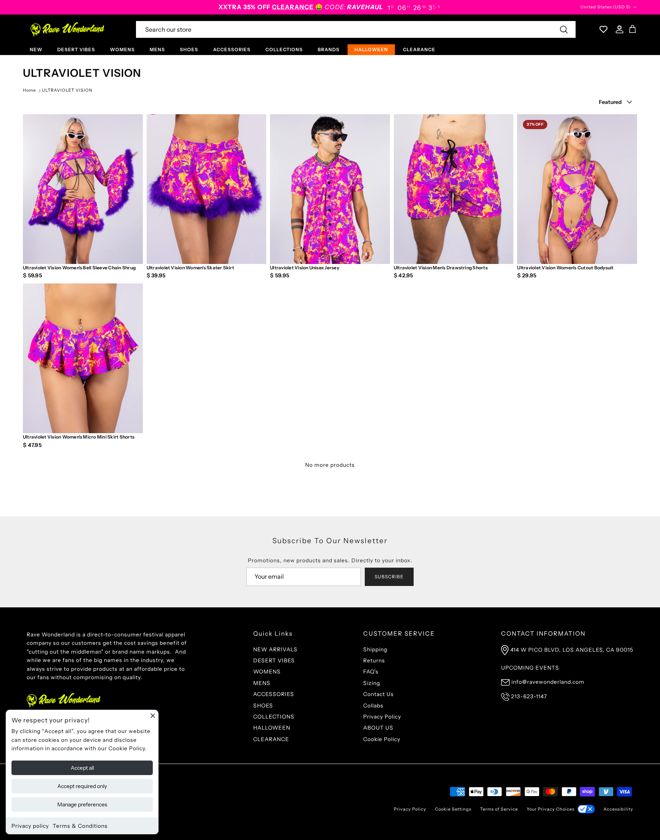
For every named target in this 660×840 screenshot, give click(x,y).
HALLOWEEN (371, 49)
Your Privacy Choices (550, 809)
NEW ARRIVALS (275, 649)
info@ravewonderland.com (547, 681)
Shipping (375, 649)
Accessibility (618, 809)
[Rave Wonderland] (68, 29)
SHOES (189, 49)
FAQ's (371, 671)
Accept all (82, 767)
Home (29, 90)
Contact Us (378, 694)
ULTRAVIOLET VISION (67, 90)
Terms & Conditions (80, 825)
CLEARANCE (419, 49)
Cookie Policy (381, 739)
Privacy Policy (382, 716)
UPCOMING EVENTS (530, 667)
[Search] (563, 29)
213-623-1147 (529, 696)
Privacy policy (30, 825)
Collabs (373, 705)
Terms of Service (499, 809)
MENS (157, 49)
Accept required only (82, 786)
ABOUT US (378, 727)
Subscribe (389, 576)
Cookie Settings (453, 809)
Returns (374, 660)
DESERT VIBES (76, 49)
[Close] (153, 715)
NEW (36, 49)
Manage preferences (82, 804)
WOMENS (122, 49)
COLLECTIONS (284, 49)
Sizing (371, 683)
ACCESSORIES (232, 49)
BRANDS (329, 49)
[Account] (618, 29)
